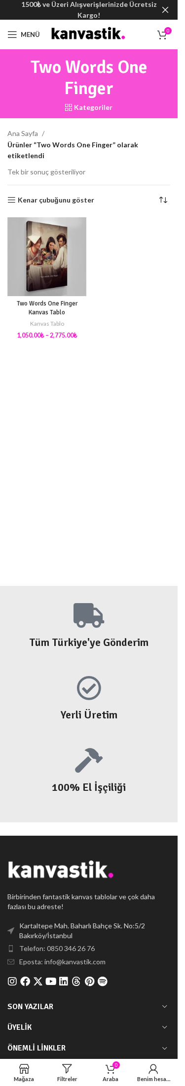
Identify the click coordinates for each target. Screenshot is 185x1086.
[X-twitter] (38, 981)
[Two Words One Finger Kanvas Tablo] (46, 256)
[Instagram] (12, 981)
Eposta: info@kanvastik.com (62, 961)
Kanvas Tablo (47, 323)
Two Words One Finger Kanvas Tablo (47, 308)
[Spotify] (102, 981)
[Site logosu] (89, 34)
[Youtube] (51, 981)
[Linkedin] (64, 981)
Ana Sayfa (22, 133)
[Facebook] (25, 981)
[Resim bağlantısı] (61, 870)
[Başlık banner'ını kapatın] (165, 10)
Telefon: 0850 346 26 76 (57, 948)
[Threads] (76, 981)
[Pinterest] (89, 981)
